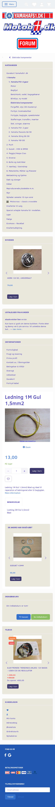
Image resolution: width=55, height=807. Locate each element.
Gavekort (10, 379)
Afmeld (21, 797)
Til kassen (23, 617)
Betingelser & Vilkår (15, 366)
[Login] (42, 4)
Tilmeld (10, 797)
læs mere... (18, 329)
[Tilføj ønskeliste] (8, 479)
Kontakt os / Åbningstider (18, 362)
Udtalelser (11, 374)
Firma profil (11, 358)
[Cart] (49, 4)
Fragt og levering (14, 354)
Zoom (28, 447)
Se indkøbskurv (40, 617)
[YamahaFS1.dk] (27, 15)
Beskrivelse (13, 502)
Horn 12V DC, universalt (19, 278)
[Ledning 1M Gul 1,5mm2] (27, 425)
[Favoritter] (34, 4)
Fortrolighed (12, 349)
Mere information (12, 493)
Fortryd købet (12, 383)
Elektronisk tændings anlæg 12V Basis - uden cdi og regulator (27, 669)
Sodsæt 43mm (17, 565)
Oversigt (10, 370)
